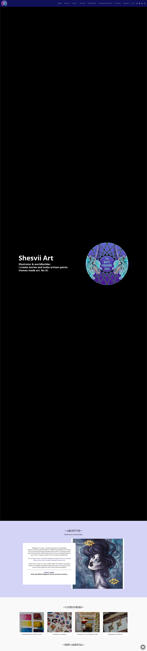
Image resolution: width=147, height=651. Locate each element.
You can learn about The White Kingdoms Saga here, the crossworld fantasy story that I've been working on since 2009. (49, 559)
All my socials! (49, 572)
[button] (139, 3)
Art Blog (62, 565)
